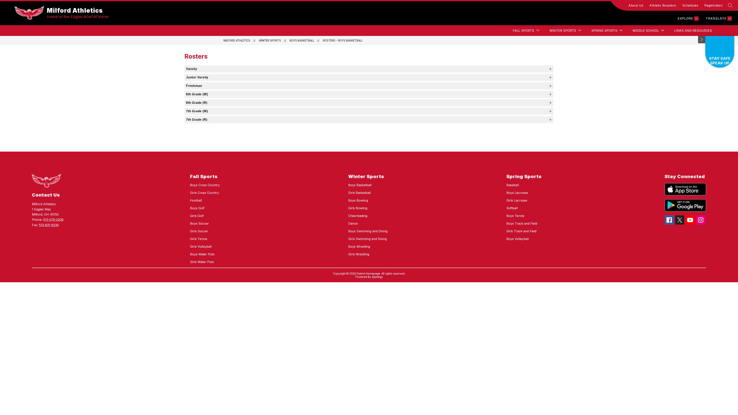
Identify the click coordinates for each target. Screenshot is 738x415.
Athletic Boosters (662, 5)
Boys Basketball (302, 40)
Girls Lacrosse (516, 200)
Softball (512, 208)
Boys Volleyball (517, 239)
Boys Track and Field (521, 223)
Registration (713, 5)
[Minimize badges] (701, 39)
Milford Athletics (237, 40)
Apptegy (377, 276)
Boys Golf (197, 208)
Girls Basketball (359, 193)
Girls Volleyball (201, 246)
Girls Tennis (198, 239)
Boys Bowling (358, 200)
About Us (635, 5)
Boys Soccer (199, 223)
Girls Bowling (357, 208)
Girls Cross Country (204, 193)
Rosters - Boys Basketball (343, 40)
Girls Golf (197, 216)
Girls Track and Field (521, 231)
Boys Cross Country (205, 185)
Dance (353, 223)
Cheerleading (357, 216)
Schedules (690, 5)
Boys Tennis (515, 216)
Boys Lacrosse (517, 193)
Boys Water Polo (202, 254)
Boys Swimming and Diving (367, 231)
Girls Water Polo (202, 262)
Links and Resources (693, 30)
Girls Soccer (199, 231)
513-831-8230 (49, 225)
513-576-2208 (53, 220)
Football (196, 200)
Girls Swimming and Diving (367, 239)
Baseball (512, 185)
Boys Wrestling (359, 246)
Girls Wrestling (358, 254)
